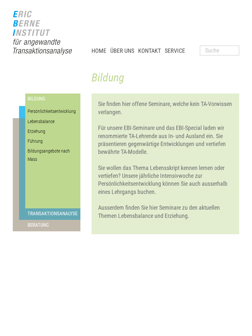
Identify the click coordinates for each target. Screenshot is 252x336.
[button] (122, 50)
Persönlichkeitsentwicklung (52, 111)
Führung (35, 141)
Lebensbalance (41, 121)
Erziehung (36, 131)
